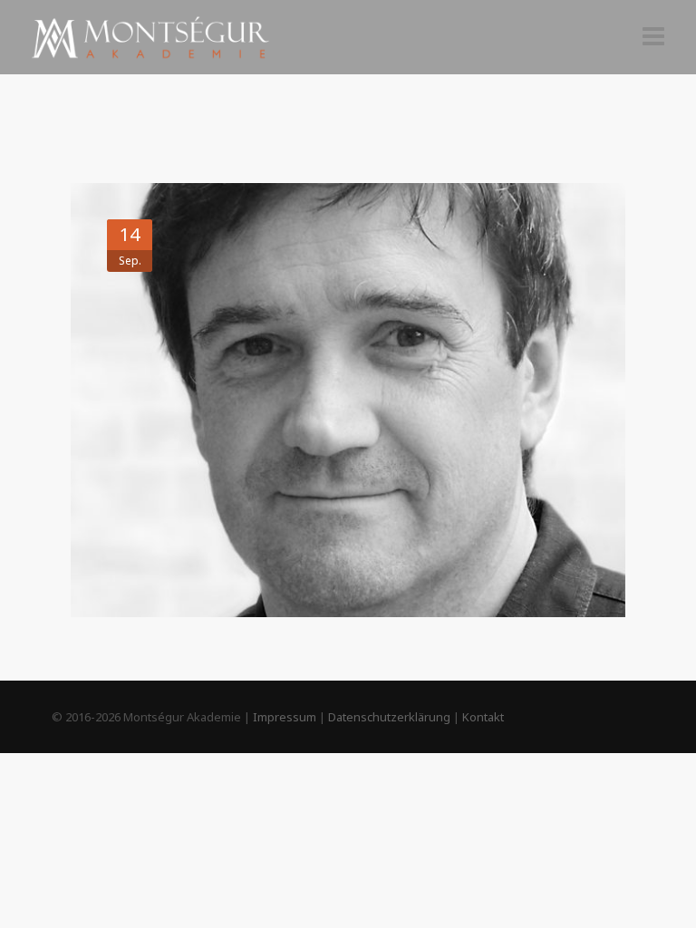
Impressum (284, 717)
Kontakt (483, 717)
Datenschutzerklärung (389, 717)
